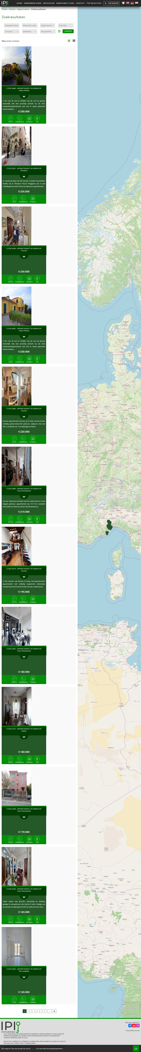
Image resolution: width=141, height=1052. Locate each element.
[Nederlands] (136, 3)
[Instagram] (138, 1025)
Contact (80, 3)
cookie (33, 1048)
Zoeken (68, 31)
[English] (128, 3)
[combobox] (11, 25)
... (49, 1011)
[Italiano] (123, 3)
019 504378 (113, 3)
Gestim (137, 1030)
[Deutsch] (132, 3)
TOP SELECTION (93, 3)
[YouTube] (134, 1025)
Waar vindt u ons (65, 3)
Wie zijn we (48, 3)
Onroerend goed (32, 3)
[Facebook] (130, 1025)
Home (19, 3)
